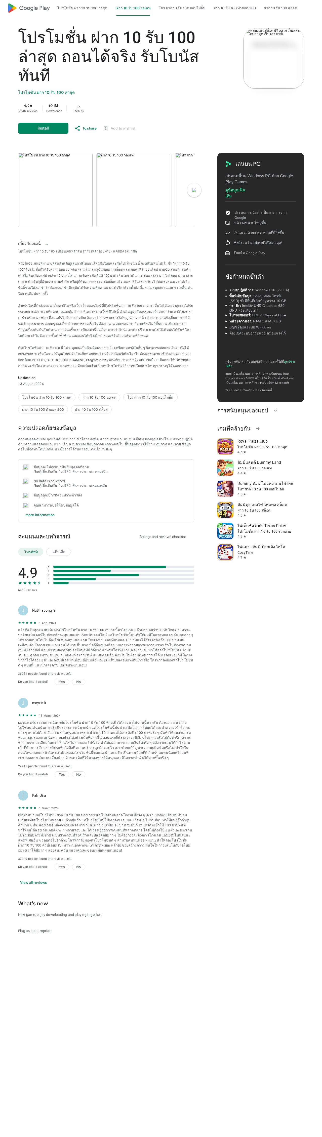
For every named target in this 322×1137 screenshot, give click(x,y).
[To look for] (307, 8)
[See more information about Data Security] (83, 428)
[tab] (82, 8)
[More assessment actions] (188, 610)
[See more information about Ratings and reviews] (78, 536)
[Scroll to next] (194, 190)
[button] (82, 111)
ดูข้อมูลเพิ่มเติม (235, 190)
